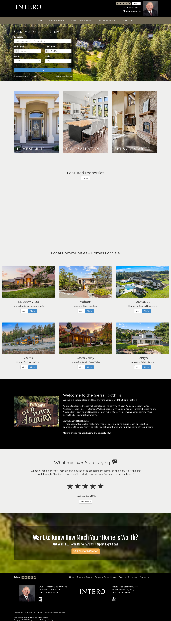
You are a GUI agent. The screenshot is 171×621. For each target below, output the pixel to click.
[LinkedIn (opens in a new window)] (123, 3)
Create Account (21, 76)
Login (33, 76)
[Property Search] (36, 122)
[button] (42, 70)
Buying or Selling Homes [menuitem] (81, 20)
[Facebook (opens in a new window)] (117, 3)
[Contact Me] (134, 122)
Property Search (84, 587)
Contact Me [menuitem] (128, 20)
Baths (47, 56)
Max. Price (50, 47)
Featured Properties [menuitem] (107, 20)
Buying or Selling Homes (105, 587)
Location (18, 37)
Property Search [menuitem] (56, 20)
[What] (85, 122)
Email (137, 4)
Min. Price (19, 47)
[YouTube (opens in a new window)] (126, 3)
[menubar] (85, 20)
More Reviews (86, 512)
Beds (16, 56)
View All (85, 178)
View (24, 311)
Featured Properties (128, 587)
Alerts (32, 311)
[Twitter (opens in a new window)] (120, 3)
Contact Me (145, 587)
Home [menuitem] (39, 20)
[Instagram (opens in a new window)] (129, 3)
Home (71, 587)
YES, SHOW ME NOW (86, 561)
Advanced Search (64, 76)
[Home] (28, 7)
